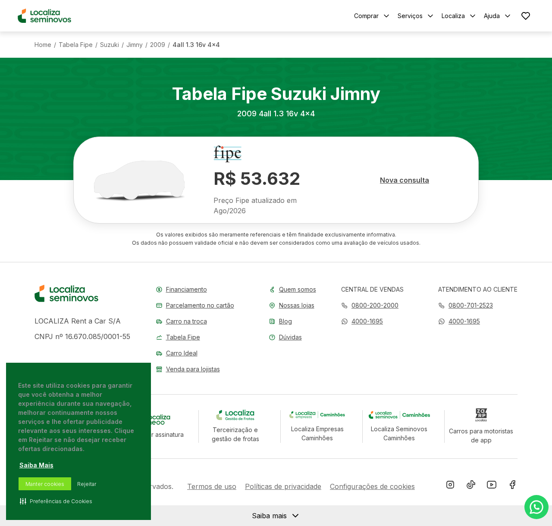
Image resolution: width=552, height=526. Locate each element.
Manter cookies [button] (44, 484)
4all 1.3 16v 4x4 (196, 44)
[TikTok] (471, 486)
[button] (362, 321)
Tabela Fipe (76, 44)
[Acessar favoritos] (525, 15)
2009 (157, 44)
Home (42, 44)
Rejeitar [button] (86, 484)
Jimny (134, 44)
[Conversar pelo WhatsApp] (536, 507)
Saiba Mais (36, 465)
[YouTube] (491, 486)
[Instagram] (450, 486)
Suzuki (109, 44)
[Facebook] (512, 486)
